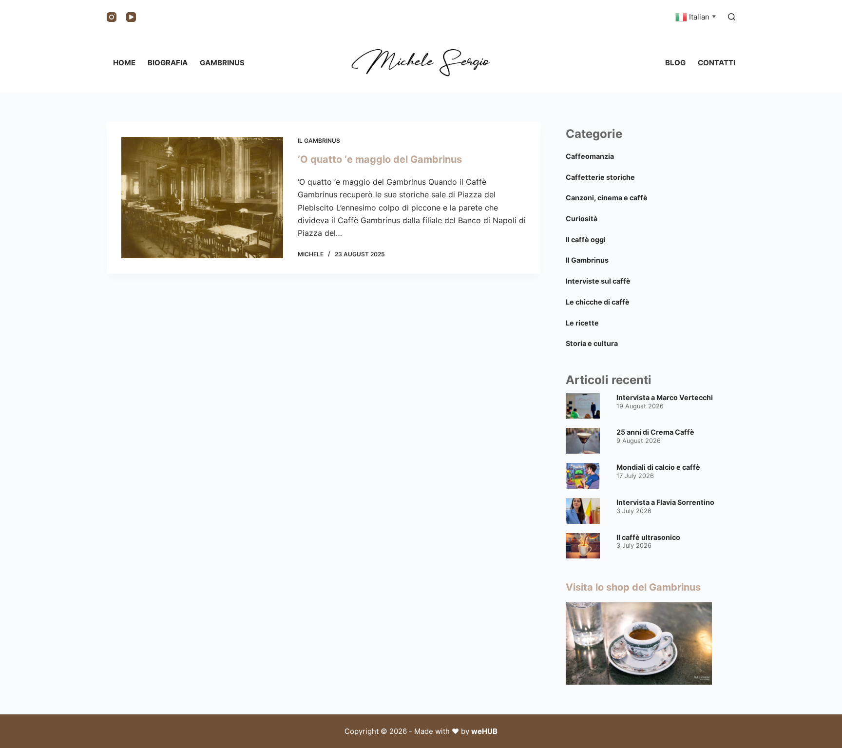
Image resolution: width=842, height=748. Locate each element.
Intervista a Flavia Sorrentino (665, 502)
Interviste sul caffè (598, 281)
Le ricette (582, 323)
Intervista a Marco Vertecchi (664, 397)
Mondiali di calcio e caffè (658, 467)
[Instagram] (111, 17)
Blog (675, 62)
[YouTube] (131, 17)
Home (124, 62)
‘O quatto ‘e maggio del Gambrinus (380, 159)
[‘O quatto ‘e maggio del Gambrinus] (202, 197)
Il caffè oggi (586, 239)
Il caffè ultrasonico (648, 537)
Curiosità (581, 218)
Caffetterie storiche (600, 177)
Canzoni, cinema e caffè (607, 197)
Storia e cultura (592, 343)
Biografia (168, 62)
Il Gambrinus (319, 140)
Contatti (716, 62)
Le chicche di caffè (598, 302)
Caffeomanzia (590, 156)
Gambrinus (222, 62)
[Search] (731, 16)
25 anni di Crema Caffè (655, 432)
